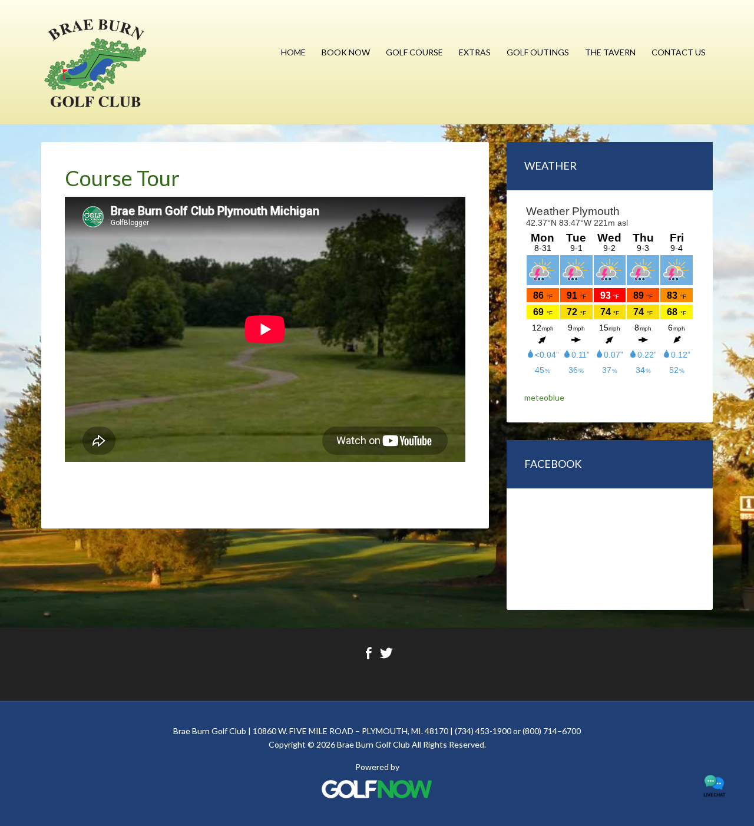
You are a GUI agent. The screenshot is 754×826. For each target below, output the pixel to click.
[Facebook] (368, 658)
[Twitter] (386, 658)
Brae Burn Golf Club (95, 62)
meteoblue (544, 397)
